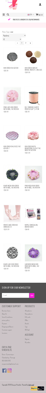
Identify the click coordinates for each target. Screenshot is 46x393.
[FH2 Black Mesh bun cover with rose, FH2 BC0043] (12, 174)
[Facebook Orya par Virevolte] (4, 371)
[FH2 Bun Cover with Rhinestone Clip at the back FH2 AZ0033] (33, 135)
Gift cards (27, 317)
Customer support (7, 330)
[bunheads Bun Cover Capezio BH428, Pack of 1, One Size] (33, 56)
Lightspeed (31, 385)
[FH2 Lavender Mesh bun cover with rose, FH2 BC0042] (33, 253)
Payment (4, 323)
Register (27, 339)
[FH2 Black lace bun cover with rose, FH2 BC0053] (12, 253)
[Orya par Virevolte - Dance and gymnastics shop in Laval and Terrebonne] (12, 6)
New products (29, 314)
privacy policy (6, 320)
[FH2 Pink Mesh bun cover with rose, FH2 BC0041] (33, 174)
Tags (8, 32)
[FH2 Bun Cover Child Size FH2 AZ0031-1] (12, 135)
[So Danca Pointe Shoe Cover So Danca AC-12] (12, 213)
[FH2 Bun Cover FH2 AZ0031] (12, 56)
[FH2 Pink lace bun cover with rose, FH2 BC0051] (12, 96)
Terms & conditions (7, 317)
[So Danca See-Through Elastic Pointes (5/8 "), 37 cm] (33, 96)
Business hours (6, 311)
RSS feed (27, 330)
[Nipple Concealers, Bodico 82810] (33, 213)
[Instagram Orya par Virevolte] (9, 371)
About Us (4, 314)
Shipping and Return (7, 327)
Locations (4, 333)
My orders (27, 342)
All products (28, 311)
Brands (27, 323)
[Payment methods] (34, 388)
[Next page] (30, 43)
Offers (26, 320)
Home (3, 32)
